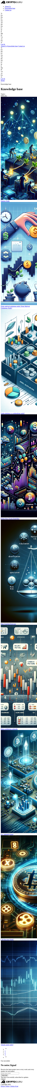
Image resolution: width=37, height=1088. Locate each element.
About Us (8, 6)
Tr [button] (1, 13)
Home (3, 80)
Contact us (8, 10)
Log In (3, 44)
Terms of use (14, 1086)
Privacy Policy (5, 1086)
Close (3, 1079)
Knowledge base (10, 8)
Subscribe (4, 1075)
